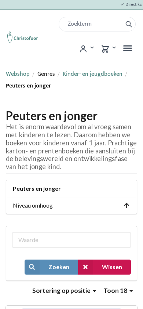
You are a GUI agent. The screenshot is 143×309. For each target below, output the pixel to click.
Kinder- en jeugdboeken (92, 74)
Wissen (112, 266)
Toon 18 (115, 290)
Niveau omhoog (33, 205)
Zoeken (58, 266)
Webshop (18, 74)
